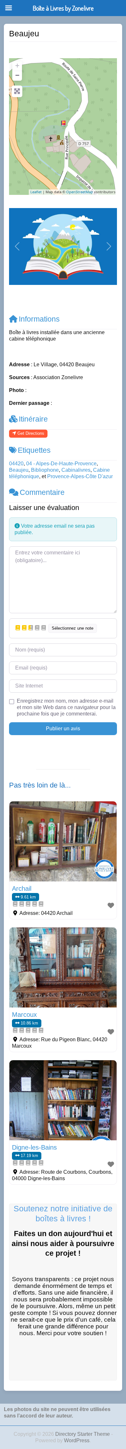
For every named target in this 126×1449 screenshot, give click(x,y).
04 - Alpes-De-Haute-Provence (61, 463)
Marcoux (24, 1014)
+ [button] (17, 65)
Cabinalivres (75, 470)
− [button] (17, 75)
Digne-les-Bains (34, 1147)
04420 (16, 463)
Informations (39, 319)
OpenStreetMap (79, 191)
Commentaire (42, 492)
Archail (21, 888)
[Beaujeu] (63, 123)
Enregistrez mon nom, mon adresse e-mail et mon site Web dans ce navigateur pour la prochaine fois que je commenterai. (66, 707)
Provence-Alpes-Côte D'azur (80, 476)
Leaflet (36, 191)
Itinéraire (33, 419)
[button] (17, 246)
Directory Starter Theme (83, 1434)
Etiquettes (34, 450)
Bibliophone (45, 470)
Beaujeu (18, 470)
